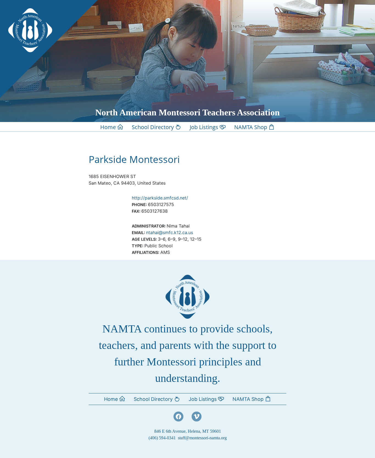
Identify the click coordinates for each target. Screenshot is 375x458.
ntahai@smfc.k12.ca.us (169, 232)
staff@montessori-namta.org (202, 437)
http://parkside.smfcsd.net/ (160, 198)
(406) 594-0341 (162, 437)
